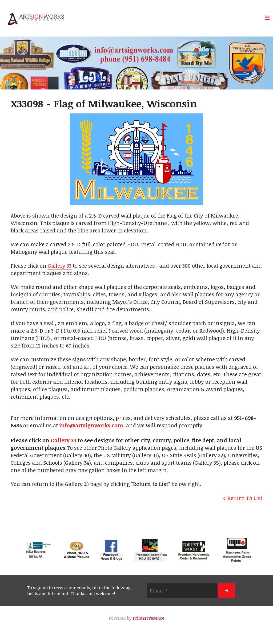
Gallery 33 (59, 265)
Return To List (244, 498)
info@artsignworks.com (91, 425)
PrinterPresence (148, 618)
